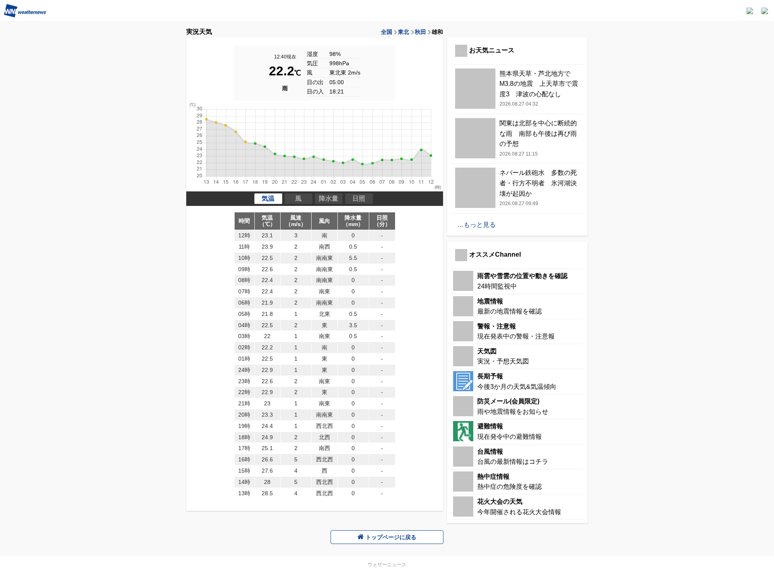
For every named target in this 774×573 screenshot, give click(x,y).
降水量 (328, 198)
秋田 (420, 32)
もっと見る (480, 224)
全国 (386, 32)
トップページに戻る (391, 537)
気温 (268, 198)
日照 (358, 198)
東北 (403, 32)
